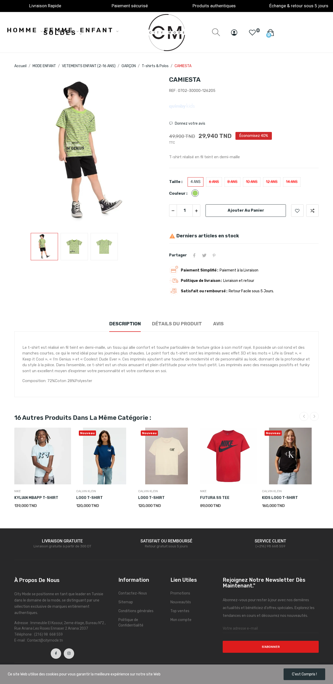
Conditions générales (135, 611)
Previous (26, 152)
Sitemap (125, 602)
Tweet (204, 255)
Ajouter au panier (246, 210)
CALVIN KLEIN (86, 491)
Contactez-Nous (132, 593)
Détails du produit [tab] (177, 324)
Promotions (180, 593)
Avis (218, 324)
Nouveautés (180, 602)
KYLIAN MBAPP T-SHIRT (36, 498)
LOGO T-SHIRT (89, 498)
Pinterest (214, 255)
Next (151, 152)
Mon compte (180, 620)
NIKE (17, 491)
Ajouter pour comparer (312, 210)
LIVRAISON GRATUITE (62, 541)
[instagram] (69, 653)
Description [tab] (125, 324)
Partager (194, 255)
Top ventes (179, 611)
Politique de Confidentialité (130, 623)
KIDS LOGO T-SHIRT (280, 498)
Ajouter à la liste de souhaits (297, 210)
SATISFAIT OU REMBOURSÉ (166, 541)
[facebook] (56, 653)
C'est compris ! (304, 674)
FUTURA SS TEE (214, 498)
